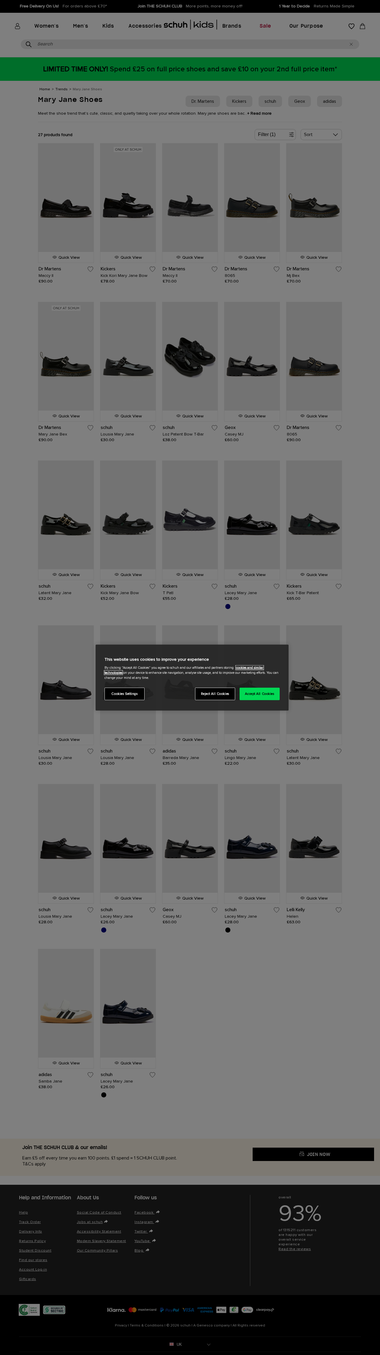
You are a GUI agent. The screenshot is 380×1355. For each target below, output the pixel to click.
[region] (192, 677)
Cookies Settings (124, 694)
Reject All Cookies (215, 694)
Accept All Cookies (259, 694)
